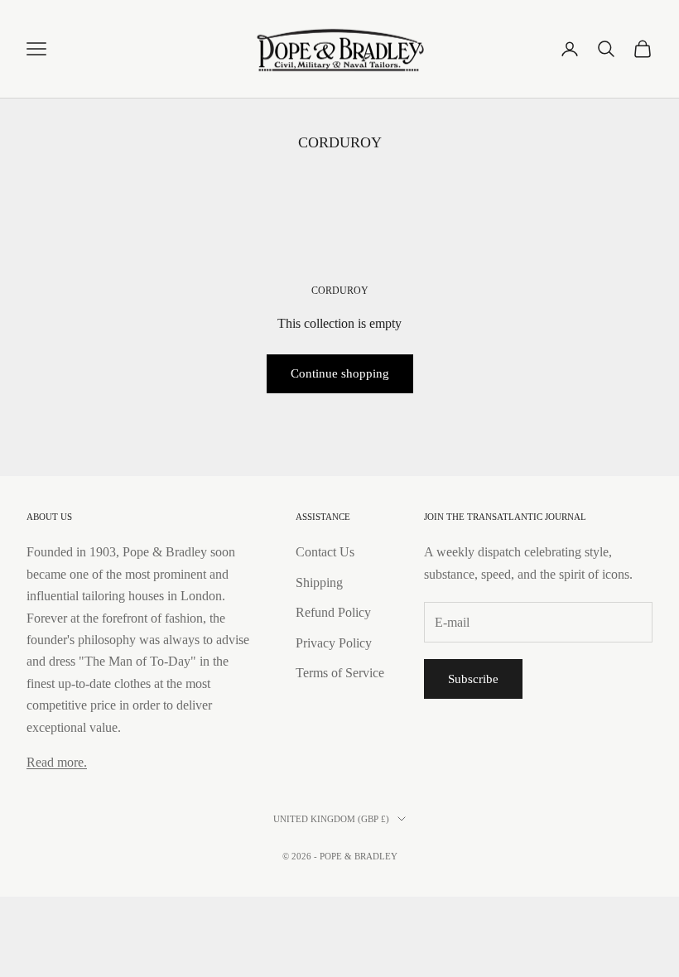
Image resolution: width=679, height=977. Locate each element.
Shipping (319, 582)
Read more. (56, 762)
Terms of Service (340, 673)
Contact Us (325, 552)
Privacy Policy (334, 643)
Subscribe (473, 679)
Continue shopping (340, 373)
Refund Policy (333, 612)
